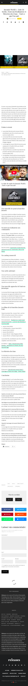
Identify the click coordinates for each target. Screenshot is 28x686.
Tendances (18, 486)
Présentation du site (17, 670)
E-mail (3, 558)
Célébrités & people (7, 617)
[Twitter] (6, 665)
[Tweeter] (7, 22)
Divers (4, 619)
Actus (4, 614)
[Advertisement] (14, 43)
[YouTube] (15, 665)
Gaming (14, 619)
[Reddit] (12, 665)
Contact (23, 676)
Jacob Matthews (12, 18)
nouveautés (10, 486)
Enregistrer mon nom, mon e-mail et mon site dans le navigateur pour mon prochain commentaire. (13, 566)
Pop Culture (5, 621)
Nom (2, 552)
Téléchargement (16, 625)
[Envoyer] (15, 22)
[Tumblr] (24, 665)
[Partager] (3, 22)
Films (8, 619)
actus (14, 483)
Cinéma (19, 18)
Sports (4, 623)
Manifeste (5, 673)
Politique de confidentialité (11, 676)
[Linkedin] (18, 665)
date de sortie (20, 483)
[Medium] (21, 665)
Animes (9, 614)
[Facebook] (3, 665)
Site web (16, 558)
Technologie (5, 625)
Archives (15, 614)
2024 (9, 483)
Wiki (23, 625)
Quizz (22, 621)
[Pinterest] (9, 665)
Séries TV (18, 623)
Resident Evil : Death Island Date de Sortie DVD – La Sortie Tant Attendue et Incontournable (13, 321)
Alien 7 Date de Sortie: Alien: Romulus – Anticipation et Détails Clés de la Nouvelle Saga (12, 345)
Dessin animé (18, 617)
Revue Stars (13, 673)
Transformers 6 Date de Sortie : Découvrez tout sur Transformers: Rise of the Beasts (13, 249)
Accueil (7, 670)
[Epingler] (11, 22)
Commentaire (4, 535)
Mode (19, 619)
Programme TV (15, 621)
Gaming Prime (22, 673)
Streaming (11, 623)
